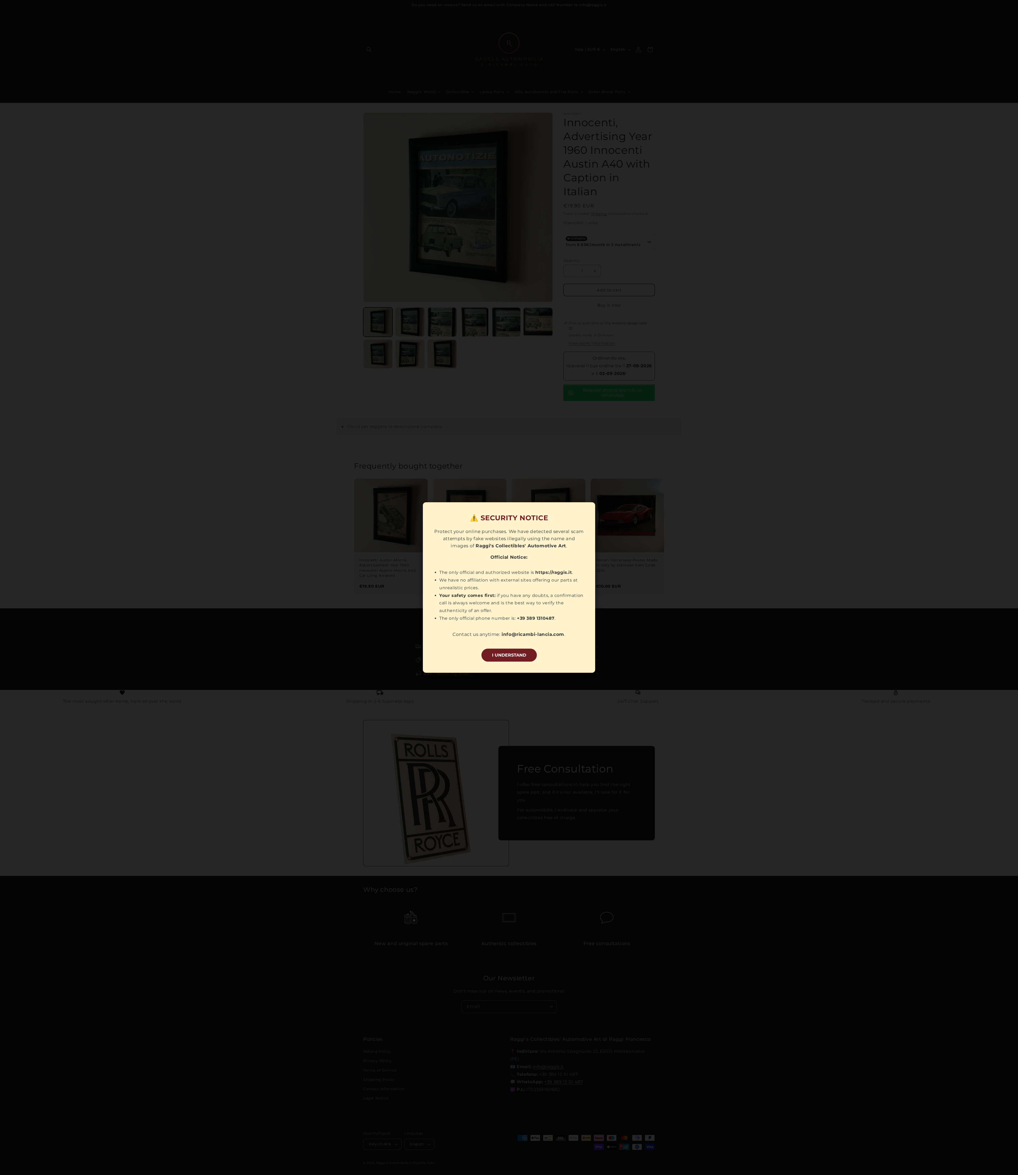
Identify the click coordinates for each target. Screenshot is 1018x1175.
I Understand (509, 655)
